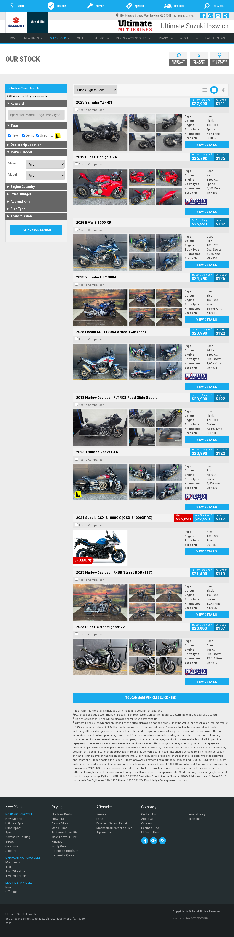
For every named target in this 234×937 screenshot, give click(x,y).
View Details (206, 145)
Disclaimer (195, 819)
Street (9, 842)
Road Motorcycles (20, 814)
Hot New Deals (62, 814)
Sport (9, 832)
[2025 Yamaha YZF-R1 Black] (127, 132)
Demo (30, 135)
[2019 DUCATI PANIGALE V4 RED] (127, 187)
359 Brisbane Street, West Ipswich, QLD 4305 (145, 15)
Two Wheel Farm (16, 871)
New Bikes (31, 38)
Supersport (13, 828)
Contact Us (148, 814)
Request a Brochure (65, 851)
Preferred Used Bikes (66, 832)
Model (12, 174)
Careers (146, 823)
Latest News (215, 38)
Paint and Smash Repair (112, 823)
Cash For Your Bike (64, 837)
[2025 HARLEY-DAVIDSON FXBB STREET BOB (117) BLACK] (127, 602)
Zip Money (103, 832)
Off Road (11, 892)
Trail (8, 867)
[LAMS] (58, 135)
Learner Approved (19, 883)
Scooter (10, 851)
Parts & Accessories (131, 38)
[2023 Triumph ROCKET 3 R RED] (127, 482)
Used (43, 135)
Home (13, 38)
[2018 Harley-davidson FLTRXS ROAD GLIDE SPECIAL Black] (127, 427)
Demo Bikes (60, 823)
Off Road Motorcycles (22, 857)
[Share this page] (225, 15)
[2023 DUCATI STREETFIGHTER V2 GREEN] (127, 657)
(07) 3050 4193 (185, 16)
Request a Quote (63, 855)
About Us (187, 38)
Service (100, 38)
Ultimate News (151, 832)
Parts (99, 819)
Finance (163, 38)
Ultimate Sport (15, 823)
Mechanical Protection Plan (114, 828)
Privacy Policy (196, 814)
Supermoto (13, 846)
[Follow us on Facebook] (204, 15)
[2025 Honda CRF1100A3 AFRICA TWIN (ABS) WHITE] (127, 362)
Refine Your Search (23, 88)
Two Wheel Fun (16, 876)
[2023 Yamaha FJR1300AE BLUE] (127, 307)
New (14, 135)
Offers (82, 38)
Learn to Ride (150, 828)
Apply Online (60, 846)
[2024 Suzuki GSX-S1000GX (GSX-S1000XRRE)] (127, 548)
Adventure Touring (17, 837)
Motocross (12, 862)
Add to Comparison (91, 109)
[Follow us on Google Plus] (211, 15)
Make (12, 163)
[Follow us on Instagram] (219, 15)
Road (9, 887)
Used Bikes (59, 828)
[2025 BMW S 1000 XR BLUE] (127, 252)
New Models (14, 819)
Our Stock (58, 38)
